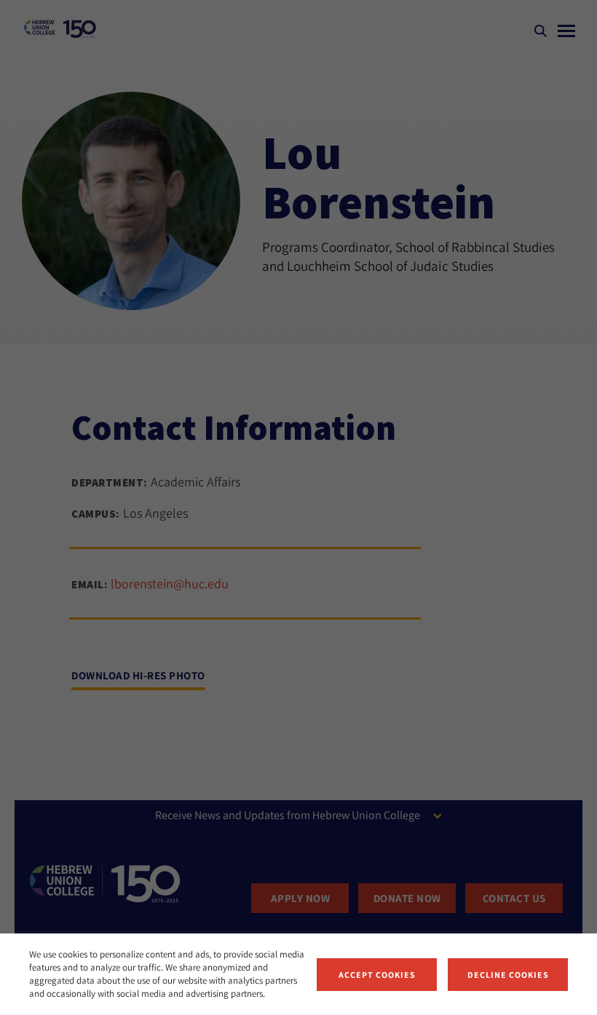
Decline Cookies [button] (508, 974)
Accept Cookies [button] (377, 974)
